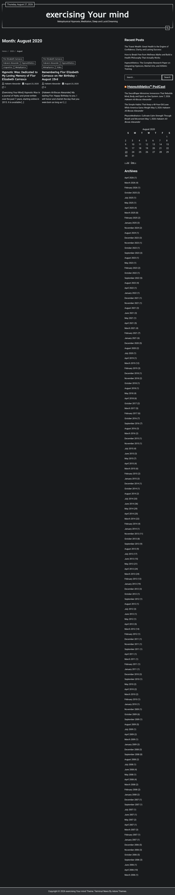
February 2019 (131, 368)
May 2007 (129, 820)
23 (126, 152)
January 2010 (131, 704)
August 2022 (130, 283)
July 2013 (129, 554)
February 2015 (131, 473)
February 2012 (131, 634)
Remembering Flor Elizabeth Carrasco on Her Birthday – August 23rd (60, 75)
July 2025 (129, 198)
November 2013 (132, 534)
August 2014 (130, 493)
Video (59, 67)
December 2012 (132, 589)
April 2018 (129, 398)
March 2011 (130, 659)
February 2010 (131, 699)
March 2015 (130, 468)
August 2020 (130, 348)
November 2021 (132, 303)
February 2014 (131, 524)
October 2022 (131, 273)
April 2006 (129, 870)
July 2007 (129, 809)
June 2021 (129, 313)
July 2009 (129, 729)
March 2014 (130, 519)
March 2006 (130, 875)
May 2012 (129, 619)
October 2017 (131, 403)
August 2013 (130, 549)
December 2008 (132, 749)
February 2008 (131, 789)
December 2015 (132, 438)
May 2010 (129, 684)
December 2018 (132, 373)
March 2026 (130, 183)
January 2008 (131, 794)
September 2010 (132, 679)
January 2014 (131, 529)
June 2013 (129, 559)
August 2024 (130, 233)
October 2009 (131, 714)
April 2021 (129, 323)
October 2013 (131, 539)
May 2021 (129, 318)
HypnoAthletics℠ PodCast (146, 87)
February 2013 (131, 579)
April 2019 (129, 358)
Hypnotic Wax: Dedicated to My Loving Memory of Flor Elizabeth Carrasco (20, 75)
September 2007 (132, 804)
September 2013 (132, 544)
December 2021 (132, 298)
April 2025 (129, 208)
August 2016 (130, 428)
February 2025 (131, 218)
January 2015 (131, 478)
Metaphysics (20, 67)
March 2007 (130, 829)
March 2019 (130, 363)
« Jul (127, 163)
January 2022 (131, 293)
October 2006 (131, 855)
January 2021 (131, 338)
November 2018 (132, 378)
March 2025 (130, 213)
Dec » (133, 163)
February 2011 (131, 664)
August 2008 (130, 759)
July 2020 (129, 353)
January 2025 (131, 223)
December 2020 (132, 343)
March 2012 (130, 629)
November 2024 (132, 228)
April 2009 (129, 734)
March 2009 (130, 739)
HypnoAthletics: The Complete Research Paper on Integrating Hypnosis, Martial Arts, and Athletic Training (147, 66)
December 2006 (132, 845)
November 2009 (132, 709)
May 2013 (129, 564)
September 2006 (132, 860)
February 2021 (131, 333)
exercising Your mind (87, 14)
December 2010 (132, 674)
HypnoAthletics (28, 63)
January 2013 (131, 584)
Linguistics (7, 67)
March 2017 (130, 408)
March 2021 (130, 328)
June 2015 (129, 453)
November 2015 (132, 443)
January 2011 (131, 669)
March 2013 (130, 574)
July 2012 (129, 609)
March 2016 (130, 433)
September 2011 (132, 649)
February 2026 (131, 187)
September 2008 (132, 754)
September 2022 (132, 278)
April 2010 (129, 689)
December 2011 (132, 639)
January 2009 (131, 744)
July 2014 (129, 499)
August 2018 (130, 388)
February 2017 (131, 413)
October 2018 (131, 383)
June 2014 (129, 504)
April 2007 (129, 825)
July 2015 (129, 448)
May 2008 (129, 774)
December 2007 (132, 799)
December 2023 (132, 238)
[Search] (167, 28)
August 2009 (130, 724)
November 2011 (132, 644)
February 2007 (131, 835)
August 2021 (130, 308)
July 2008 (129, 764)
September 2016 (132, 423)
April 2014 (129, 514)
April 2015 (129, 463)
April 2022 (129, 288)
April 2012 (129, 624)
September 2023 (132, 253)
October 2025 (131, 193)
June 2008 (129, 769)
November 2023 (132, 243)
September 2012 (132, 599)
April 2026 (129, 178)
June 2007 (129, 814)
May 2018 (129, 393)
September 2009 (132, 719)
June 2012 (129, 614)
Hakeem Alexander (11, 63)
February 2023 (131, 268)
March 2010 (130, 694)
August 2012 (130, 604)
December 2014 (132, 483)
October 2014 (131, 488)
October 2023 (131, 248)
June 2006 (129, 865)
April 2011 (129, 654)
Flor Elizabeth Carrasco (12, 59)
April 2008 (129, 779)
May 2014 (129, 508)
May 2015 (129, 458)
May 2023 (129, 263)
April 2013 (129, 569)
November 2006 (132, 850)
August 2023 (130, 258)
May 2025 (129, 203)
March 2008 (130, 784)
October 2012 (131, 594)
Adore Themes (119, 891)
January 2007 (131, 840)
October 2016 (131, 418)
